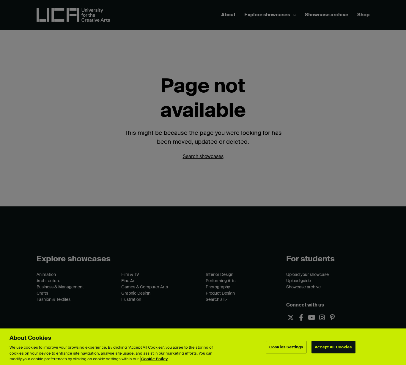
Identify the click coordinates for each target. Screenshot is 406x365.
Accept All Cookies (333, 347)
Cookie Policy (154, 358)
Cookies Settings (286, 347)
